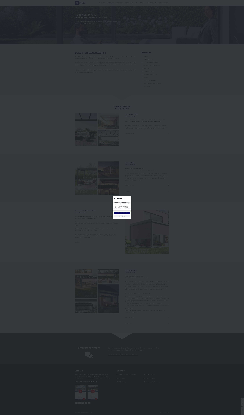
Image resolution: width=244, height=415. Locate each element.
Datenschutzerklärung (118, 208)
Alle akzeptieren (122, 213)
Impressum (128, 208)
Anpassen (122, 216)
